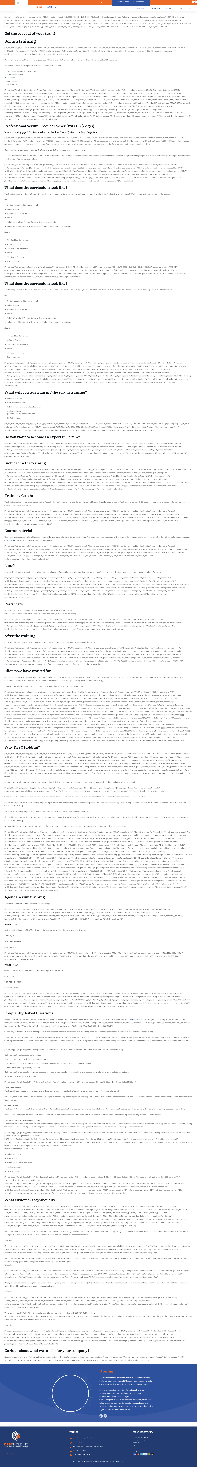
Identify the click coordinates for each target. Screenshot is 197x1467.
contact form (134, 1019)
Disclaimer (136, 1442)
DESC (114, 1461)
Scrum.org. (11, 540)
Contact (135, 1445)
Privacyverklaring (139, 1440)
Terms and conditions (140, 1437)
